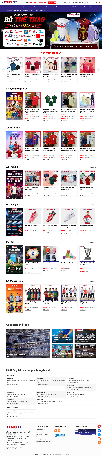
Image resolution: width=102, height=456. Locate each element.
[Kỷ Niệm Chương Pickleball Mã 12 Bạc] (87, 254)
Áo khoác (62, 7)
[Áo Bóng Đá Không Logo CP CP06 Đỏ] (14, 65)
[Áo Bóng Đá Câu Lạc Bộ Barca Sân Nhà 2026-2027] (33, 139)
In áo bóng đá (16, 10)
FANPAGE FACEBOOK (81, 427)
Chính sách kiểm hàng (41, 437)
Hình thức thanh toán (41, 439)
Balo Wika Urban (47, 263)
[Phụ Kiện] (14, 259)
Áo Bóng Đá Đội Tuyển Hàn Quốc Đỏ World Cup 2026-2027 (32, 111)
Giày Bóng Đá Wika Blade (50, 225)
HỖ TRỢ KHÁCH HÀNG (41, 427)
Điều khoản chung (40, 429)
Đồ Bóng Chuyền (81, 7)
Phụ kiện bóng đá (24, 10)
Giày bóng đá (36, 7)
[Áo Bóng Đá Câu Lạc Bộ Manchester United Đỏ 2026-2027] (69, 139)
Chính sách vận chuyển (42, 434)
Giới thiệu (64, 2)
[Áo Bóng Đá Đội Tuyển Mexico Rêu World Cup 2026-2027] (51, 100)
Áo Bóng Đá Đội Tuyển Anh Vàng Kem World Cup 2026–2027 (87, 111)
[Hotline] (99, 426)
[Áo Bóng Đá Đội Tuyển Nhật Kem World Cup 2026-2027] (69, 100)
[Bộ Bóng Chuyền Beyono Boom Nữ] (33, 293)
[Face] (85, 435)
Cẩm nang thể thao (17, 324)
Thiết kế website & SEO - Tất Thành (60, 454)
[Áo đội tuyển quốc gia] (14, 106)
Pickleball (9, 10)
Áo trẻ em (42, 7)
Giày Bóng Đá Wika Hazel (31, 225)
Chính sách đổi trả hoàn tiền (43, 441)
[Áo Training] (14, 184)
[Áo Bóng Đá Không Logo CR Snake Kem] (33, 65)
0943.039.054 (42, 2)
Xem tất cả (92, 89)
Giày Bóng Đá (13, 204)
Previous (3, 70)
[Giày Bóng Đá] (14, 222)
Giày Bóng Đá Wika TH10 (86, 225)
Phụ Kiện (10, 242)
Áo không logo (28, 7)
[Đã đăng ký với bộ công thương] (59, 437)
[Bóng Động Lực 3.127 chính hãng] (33, 254)
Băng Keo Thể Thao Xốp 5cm (69, 263)
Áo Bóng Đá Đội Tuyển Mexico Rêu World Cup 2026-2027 (51, 111)
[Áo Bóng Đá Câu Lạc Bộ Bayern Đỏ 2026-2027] (51, 139)
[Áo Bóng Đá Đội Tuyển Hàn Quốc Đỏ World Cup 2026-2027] (33, 100)
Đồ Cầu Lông (74, 7)
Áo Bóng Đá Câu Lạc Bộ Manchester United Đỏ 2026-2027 (69, 150)
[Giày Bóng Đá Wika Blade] (51, 216)
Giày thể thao (56, 7)
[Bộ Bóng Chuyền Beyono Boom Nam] (51, 293)
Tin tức (70, 2)
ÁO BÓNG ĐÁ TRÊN (60, 427)
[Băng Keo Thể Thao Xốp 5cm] (69, 254)
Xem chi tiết (10, 82)
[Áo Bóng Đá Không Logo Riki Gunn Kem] (87, 65)
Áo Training (12, 167)
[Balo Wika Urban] (51, 254)
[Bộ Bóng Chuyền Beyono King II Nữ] (69, 293)
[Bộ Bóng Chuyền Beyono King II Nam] (87, 293)
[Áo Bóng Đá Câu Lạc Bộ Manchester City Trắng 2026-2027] (87, 139)
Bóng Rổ (89, 7)
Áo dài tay (68, 7)
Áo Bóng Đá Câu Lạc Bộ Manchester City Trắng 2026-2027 (87, 150)
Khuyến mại (52, 2)
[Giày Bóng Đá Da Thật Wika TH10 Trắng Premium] (69, 216)
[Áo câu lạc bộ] (14, 145)
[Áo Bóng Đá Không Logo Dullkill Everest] (69, 178)
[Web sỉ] (51, 30)
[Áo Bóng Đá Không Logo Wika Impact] (33, 178)
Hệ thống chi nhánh (78, 2)
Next (98, 70)
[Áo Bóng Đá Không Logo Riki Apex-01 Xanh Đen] (51, 65)
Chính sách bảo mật (41, 432)
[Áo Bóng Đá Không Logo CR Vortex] (87, 178)
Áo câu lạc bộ (21, 7)
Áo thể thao (49, 7)
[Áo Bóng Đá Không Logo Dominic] (51, 178)
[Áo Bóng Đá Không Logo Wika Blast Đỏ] (69, 65)
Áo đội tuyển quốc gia (12, 7)
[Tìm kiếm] (97, 3)
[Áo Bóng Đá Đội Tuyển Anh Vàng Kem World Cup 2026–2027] (87, 100)
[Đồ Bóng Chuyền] (14, 298)
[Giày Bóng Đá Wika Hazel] (33, 216)
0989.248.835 (33, 2)
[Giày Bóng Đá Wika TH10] (87, 216)
